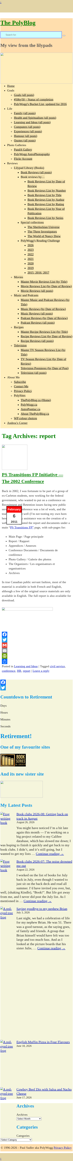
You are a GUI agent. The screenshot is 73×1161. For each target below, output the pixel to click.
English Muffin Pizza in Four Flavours (43, 1042)
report (26, 671)
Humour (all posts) (25, 136)
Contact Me (21, 386)
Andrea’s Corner (17, 423)
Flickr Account (23, 158)
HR (19, 671)
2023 (31, 249)
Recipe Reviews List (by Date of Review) (46, 336)
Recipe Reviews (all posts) (37, 341)
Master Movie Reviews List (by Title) (44, 281)
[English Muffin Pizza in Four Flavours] (6, 1063)
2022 (31, 254)
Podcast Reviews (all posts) (38, 322)
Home (11, 86)
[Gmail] (36, 645)
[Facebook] (36, 634)
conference (8, 671)
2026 (31, 245)
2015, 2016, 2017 (38, 272)
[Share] (36, 661)
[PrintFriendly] (36, 656)
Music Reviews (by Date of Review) (43, 309)
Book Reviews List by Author (46, 199)
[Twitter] (36, 639)
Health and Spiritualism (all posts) (35, 117)
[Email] (36, 650)
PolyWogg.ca (29, 404)
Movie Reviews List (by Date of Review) (46, 286)
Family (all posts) (25, 113)
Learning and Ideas (26, 666)
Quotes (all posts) (25, 140)
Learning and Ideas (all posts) (32, 122)
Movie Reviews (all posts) (37, 290)
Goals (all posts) (24, 95)
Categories (23, 1135)
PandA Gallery (23, 149)
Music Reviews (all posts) (37, 313)
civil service (57, 666)
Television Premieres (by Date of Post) (45, 368)
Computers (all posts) (27, 127)
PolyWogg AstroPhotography (32, 154)
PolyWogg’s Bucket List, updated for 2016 (40, 104)
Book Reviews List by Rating (46, 204)
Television (20, 345)
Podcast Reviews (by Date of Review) (44, 318)
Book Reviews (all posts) (36, 172)
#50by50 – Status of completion (33, 99)
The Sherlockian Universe (44, 227)
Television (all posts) (34, 372)
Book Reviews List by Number (47, 190)
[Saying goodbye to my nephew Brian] (6, 973)
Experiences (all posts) (28, 131)
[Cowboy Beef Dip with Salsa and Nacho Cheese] (6, 1111)
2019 (31, 268)
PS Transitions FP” (22, 527)
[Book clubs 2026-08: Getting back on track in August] (6, 827)
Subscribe (20, 382)
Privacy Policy (23, 391)
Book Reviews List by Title (44, 195)
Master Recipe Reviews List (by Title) (44, 331)
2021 (31, 259)
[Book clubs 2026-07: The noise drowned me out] (6, 874)
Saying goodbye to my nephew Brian (41, 909)
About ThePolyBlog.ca (35, 413)
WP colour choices (25, 418)
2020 (31, 263)
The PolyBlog (17, 22)
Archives (22, 1114)
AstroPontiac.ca (30, 409)
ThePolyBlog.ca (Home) (36, 400)
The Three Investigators (42, 231)
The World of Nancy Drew (44, 236)
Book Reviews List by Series (45, 218)
